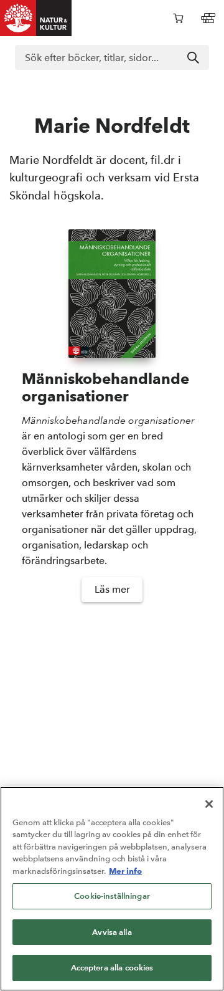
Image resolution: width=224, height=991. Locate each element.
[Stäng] (209, 804)
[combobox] (112, 57)
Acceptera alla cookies (112, 967)
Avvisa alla (111, 932)
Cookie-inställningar (112, 896)
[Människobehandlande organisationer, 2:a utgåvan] (112, 293)
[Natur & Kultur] (36, 18)
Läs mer (112, 589)
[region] (112, 889)
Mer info (125, 871)
